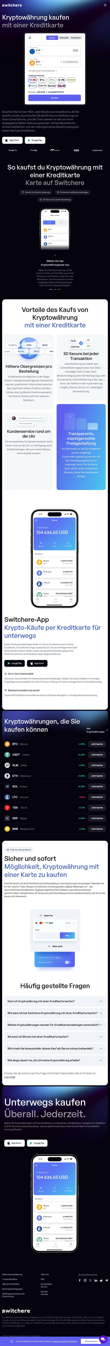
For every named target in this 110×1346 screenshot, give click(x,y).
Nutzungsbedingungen (12, 1289)
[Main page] (12, 5)
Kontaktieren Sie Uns (46, 1285)
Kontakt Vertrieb (44, 1292)
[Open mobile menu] (105, 5)
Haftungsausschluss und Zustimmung (13, 1295)
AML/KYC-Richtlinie (10, 1284)
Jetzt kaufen (97, 744)
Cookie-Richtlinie (9, 1279)
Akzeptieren (91, 1341)
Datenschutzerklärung (12, 1274)
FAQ (42, 1279)
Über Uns (45, 1274)
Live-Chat (9, 1077)
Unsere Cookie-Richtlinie (64, 1341)
